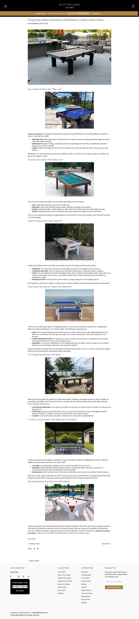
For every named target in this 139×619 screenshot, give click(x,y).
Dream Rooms (86, 581)
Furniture (61, 593)
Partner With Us (86, 590)
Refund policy (85, 596)
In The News (85, 578)
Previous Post (34, 544)
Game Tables (62, 587)
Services (84, 584)
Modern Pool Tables (64, 578)
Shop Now (96, 13)
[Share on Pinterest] (38, 548)
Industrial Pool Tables (65, 581)
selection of (100, 531)
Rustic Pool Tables (64, 584)
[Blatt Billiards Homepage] (69, 5)
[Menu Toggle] (5, 6)
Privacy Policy (85, 599)
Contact (83, 587)
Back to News (34, 561)
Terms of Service (86, 593)
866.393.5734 (24, 612)
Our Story (84, 572)
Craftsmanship (86, 575)
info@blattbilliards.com (39, 612)
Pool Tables (62, 572)
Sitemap (84, 602)
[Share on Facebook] (34, 548)
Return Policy (14, 572)
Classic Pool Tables (64, 575)
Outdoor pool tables (35, 134)
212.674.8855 (69, 8)
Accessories (62, 590)
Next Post (105, 544)
